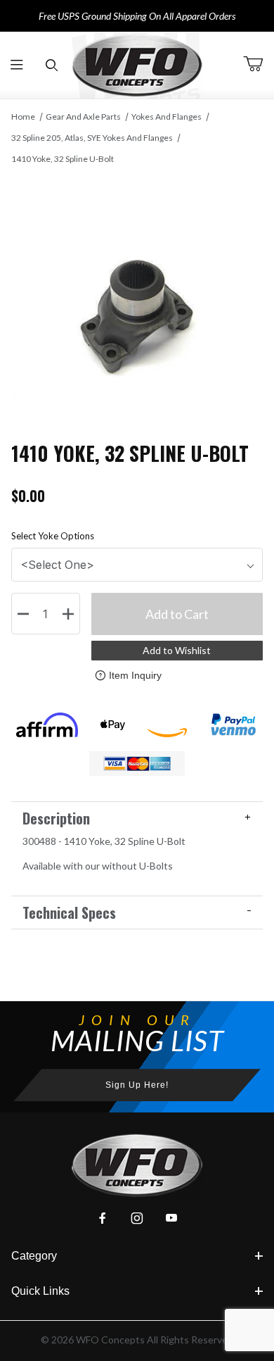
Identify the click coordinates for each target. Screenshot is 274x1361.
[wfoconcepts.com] (137, 65)
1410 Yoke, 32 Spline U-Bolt (62, 158)
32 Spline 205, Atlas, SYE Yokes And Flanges (92, 137)
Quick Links (40, 1291)
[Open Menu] (17, 65)
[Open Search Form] (51, 65)
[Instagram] (137, 1218)
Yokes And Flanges (166, 116)
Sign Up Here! (137, 1085)
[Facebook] (102, 1218)
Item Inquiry (135, 675)
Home (23, 116)
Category (34, 1256)
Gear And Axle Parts (83, 116)
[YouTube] (171, 1218)
